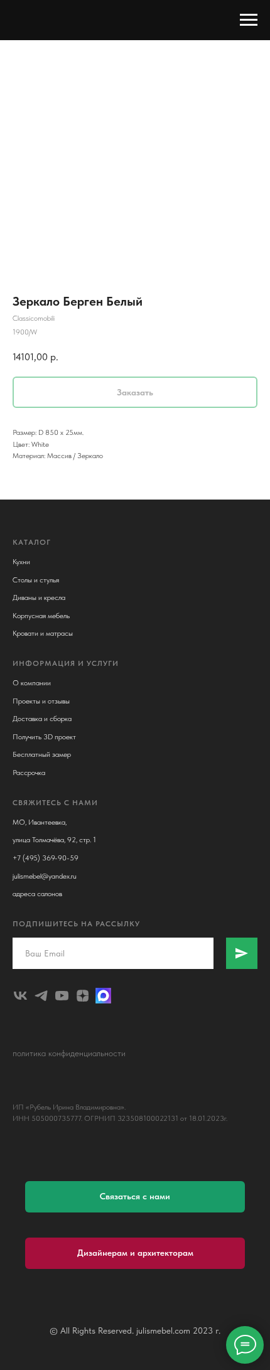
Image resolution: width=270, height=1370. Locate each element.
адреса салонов (37, 893)
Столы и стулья (36, 579)
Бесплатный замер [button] (42, 754)
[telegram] (41, 995)
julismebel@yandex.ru (45, 876)
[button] (135, 1196)
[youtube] (62, 995)
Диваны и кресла (39, 597)
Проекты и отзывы (41, 701)
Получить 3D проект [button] (44, 736)
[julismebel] (20, 995)
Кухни (21, 561)
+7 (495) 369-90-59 (45, 858)
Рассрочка (29, 772)
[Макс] (103, 995)
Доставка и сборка (42, 718)
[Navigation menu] (248, 20)
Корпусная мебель (41, 615)
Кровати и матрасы (43, 633)
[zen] (82, 995)
